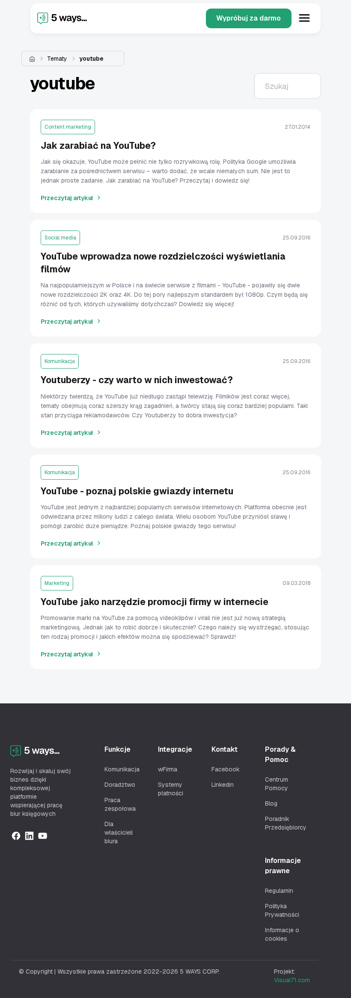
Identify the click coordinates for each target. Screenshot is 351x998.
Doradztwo (119, 784)
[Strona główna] (32, 58)
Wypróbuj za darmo (248, 18)
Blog (271, 803)
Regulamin (279, 891)
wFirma (167, 769)
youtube (91, 58)
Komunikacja (122, 769)
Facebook (225, 769)
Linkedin (222, 784)
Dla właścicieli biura (118, 832)
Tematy (57, 58)
